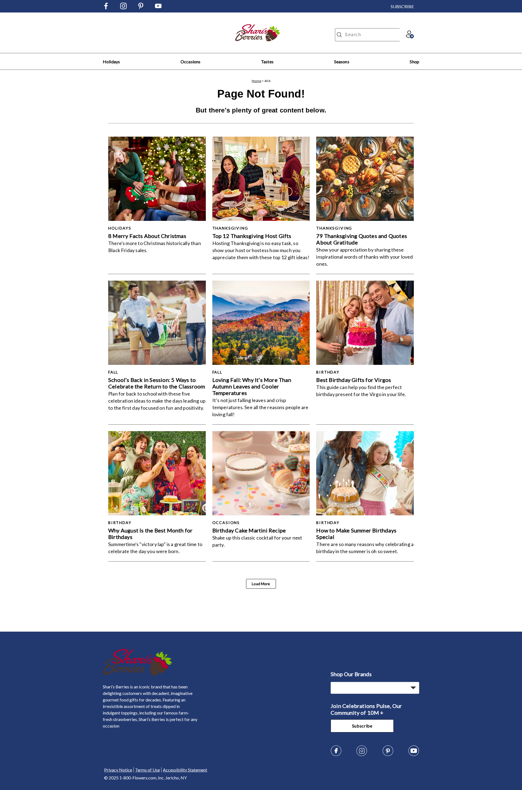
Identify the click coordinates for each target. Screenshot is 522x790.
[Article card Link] (157, 179)
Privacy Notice (118, 769)
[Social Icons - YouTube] (158, 7)
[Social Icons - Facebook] (106, 7)
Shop (414, 61)
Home (256, 81)
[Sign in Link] (410, 36)
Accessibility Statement (185, 769)
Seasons (341, 61)
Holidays (111, 61)
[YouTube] (413, 754)
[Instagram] (361, 754)
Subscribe (362, 725)
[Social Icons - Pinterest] (141, 7)
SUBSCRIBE (402, 6)
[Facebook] (336, 754)
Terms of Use (147, 769)
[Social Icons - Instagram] (123, 7)
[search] (339, 35)
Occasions (190, 61)
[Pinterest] (388, 754)
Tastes (267, 61)
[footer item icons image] (137, 673)
